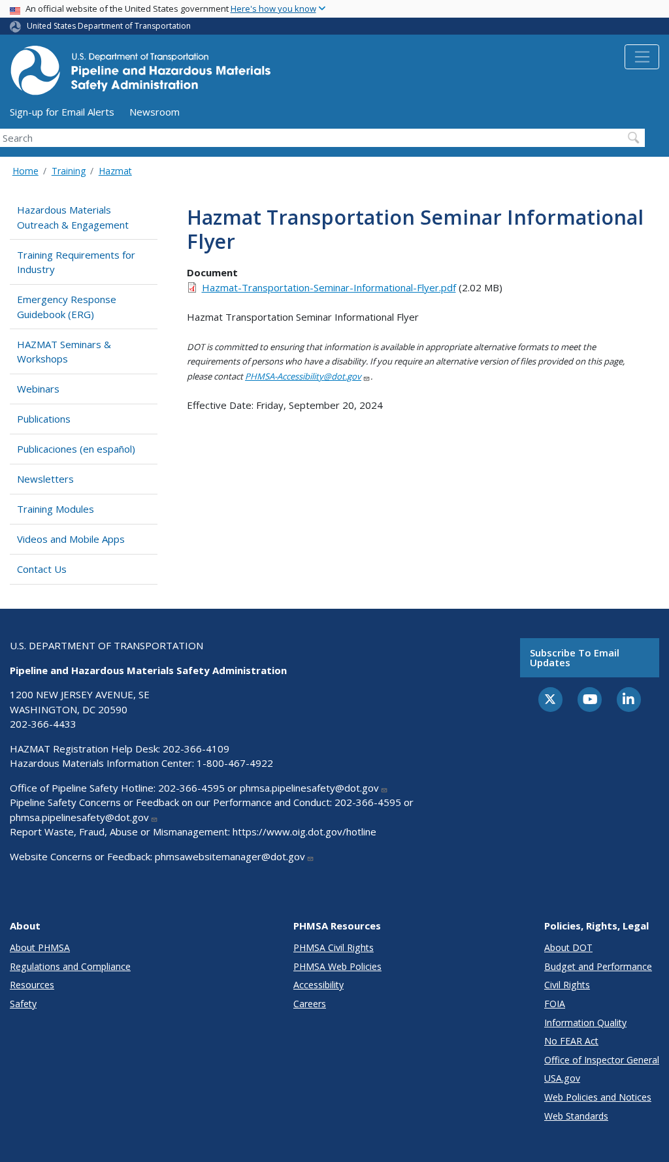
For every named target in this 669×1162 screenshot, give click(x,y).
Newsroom (154, 111)
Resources (32, 984)
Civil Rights (567, 984)
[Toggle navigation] (642, 56)
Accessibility (318, 984)
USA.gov (562, 1078)
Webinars (38, 388)
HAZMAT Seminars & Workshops (64, 352)
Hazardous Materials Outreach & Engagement (73, 217)
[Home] (140, 74)
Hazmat (115, 171)
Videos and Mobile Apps (71, 538)
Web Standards (576, 1116)
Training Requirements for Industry (76, 262)
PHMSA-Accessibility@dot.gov (303, 376)
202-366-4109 (196, 748)
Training (69, 171)
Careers (309, 1003)
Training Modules (55, 508)
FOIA (554, 1003)
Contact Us (42, 568)
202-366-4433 (43, 723)
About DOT (568, 947)
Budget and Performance (598, 966)
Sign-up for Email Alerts (62, 111)
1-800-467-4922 (235, 762)
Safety (23, 1003)
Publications (44, 418)
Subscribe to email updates (574, 657)
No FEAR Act (571, 1041)
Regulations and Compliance (70, 966)
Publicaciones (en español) (76, 448)
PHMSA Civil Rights (333, 947)
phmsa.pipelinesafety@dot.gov (309, 787)
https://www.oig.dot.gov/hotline (304, 831)
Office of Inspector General (601, 1060)
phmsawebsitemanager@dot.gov (230, 856)
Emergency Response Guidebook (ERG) (66, 307)
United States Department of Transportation (109, 25)
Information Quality (585, 1022)
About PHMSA (40, 947)
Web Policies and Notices (597, 1097)
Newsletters (45, 478)
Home (25, 171)
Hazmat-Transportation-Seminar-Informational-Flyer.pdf (329, 287)
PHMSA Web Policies (337, 966)
